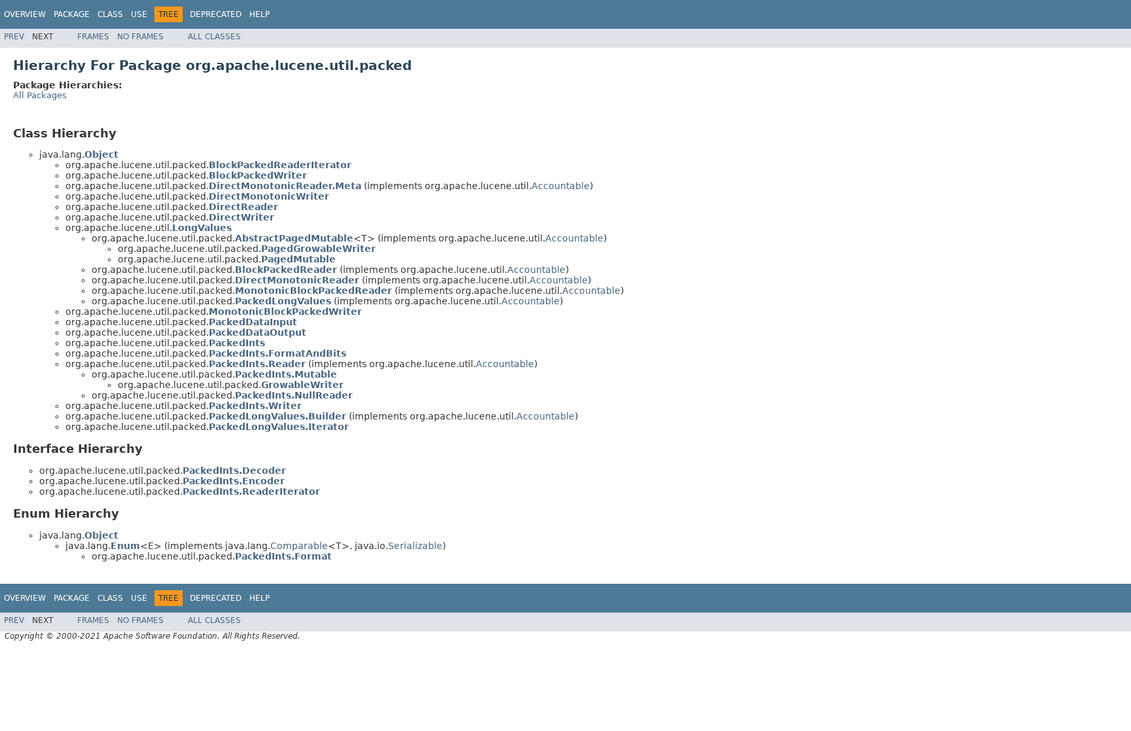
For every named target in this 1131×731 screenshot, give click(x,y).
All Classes (214, 36)
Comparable (299, 546)
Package (72, 14)
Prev (14, 36)
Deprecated (216, 14)
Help (259, 14)
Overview (25, 14)
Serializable (415, 546)
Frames (93, 36)
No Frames (140, 36)
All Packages (40, 95)
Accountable (560, 186)
